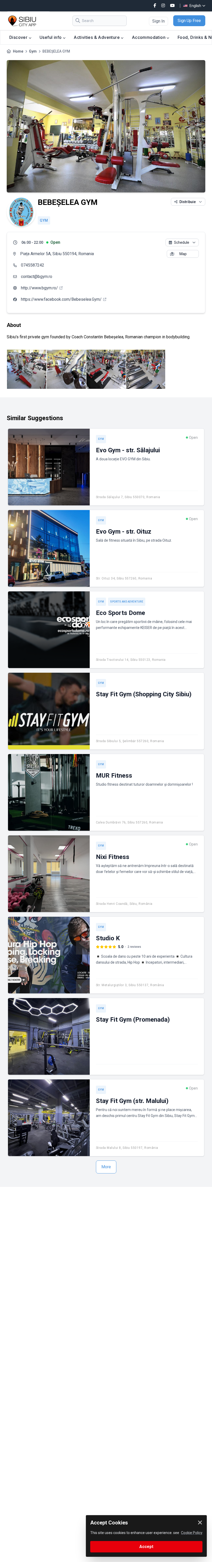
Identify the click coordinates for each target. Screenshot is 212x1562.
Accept (146, 1546)
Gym (33, 51)
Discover (19, 37)
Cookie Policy (191, 1533)
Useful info (51, 37)
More (106, 1166)
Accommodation (149, 37)
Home (18, 51)
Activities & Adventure (97, 37)
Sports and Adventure (126, 601)
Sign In (158, 21)
